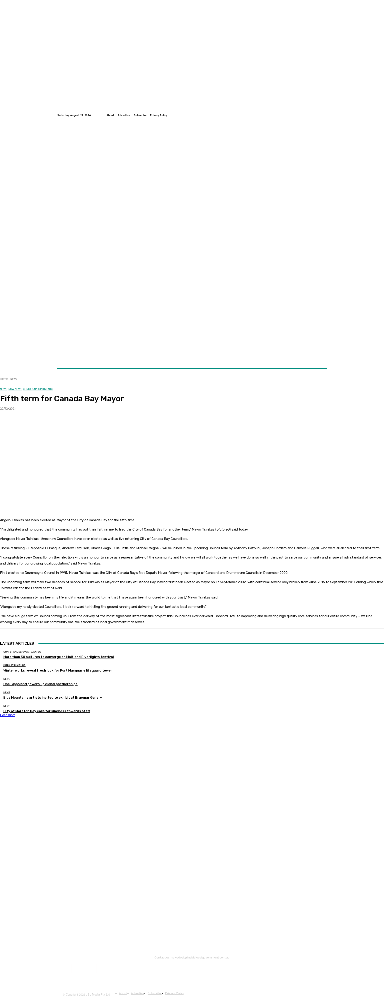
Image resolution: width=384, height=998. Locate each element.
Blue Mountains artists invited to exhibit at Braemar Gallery (52, 698)
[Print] (71, 422)
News (13, 379)
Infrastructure (14, 665)
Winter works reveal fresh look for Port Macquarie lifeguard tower (57, 670)
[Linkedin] (324, 115)
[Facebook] (313, 115)
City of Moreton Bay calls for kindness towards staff (46, 711)
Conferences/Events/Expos (22, 652)
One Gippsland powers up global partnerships (40, 684)
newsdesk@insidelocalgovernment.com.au (200, 957)
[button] (321, 357)
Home (4, 379)
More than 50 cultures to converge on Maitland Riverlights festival (58, 657)
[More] (87, 422)
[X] (23, 422)
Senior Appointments (38, 389)
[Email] (55, 422)
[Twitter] (318, 115)
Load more (7, 715)
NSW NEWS (15, 389)
